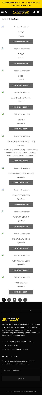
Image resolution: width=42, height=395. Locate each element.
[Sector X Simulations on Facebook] (11, 311)
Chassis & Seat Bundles (21, 173)
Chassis (21, 120)
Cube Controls (21, 217)
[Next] (25, 300)
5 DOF (21, 54)
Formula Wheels (21, 239)
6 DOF (21, 76)
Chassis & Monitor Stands (21, 141)
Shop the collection (21, 41)
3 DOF (21, 32)
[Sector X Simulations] (21, 11)
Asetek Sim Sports (21, 98)
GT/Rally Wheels (21, 261)
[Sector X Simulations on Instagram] (30, 311)
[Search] (6, 12)
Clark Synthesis (21, 195)
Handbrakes (21, 283)
